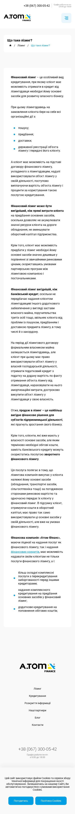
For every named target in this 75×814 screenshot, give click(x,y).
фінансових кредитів (25, 552)
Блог (37, 717)
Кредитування (37, 695)
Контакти (37, 724)
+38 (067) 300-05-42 (37, 5)
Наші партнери (37, 710)
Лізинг (37, 688)
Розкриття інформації (37, 703)
